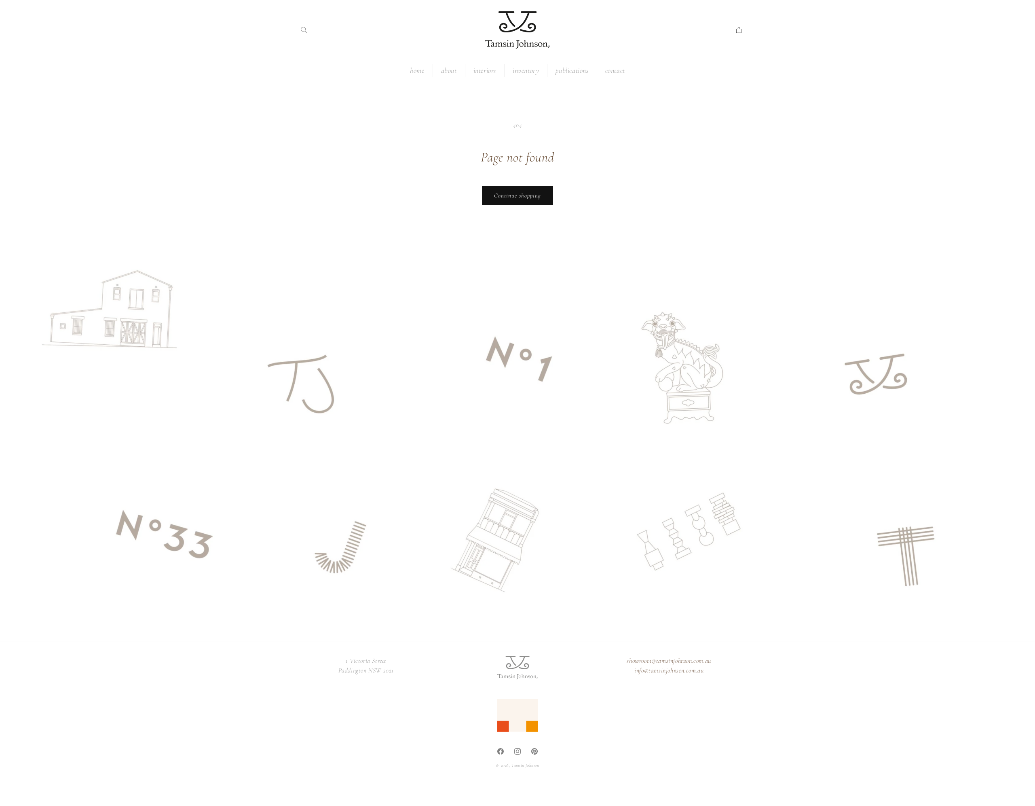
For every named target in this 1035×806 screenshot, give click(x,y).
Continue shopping (517, 195)
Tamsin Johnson (525, 765)
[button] (304, 30)
